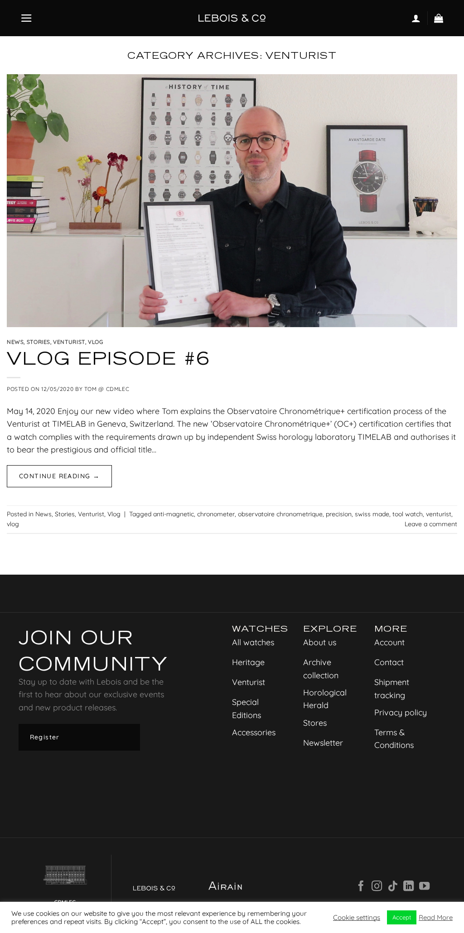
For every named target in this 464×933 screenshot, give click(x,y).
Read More (436, 918)
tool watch (407, 514)
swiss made (372, 514)
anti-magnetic (173, 514)
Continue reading (59, 476)
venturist (438, 514)
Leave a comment (431, 524)
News (15, 341)
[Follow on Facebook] (361, 887)
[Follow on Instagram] (377, 887)
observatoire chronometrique (280, 514)
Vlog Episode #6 (108, 358)
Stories (38, 341)
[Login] (416, 18)
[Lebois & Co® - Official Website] (232, 18)
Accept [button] (401, 917)
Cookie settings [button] (356, 918)
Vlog (95, 341)
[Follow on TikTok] (392, 887)
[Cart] (439, 18)
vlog (13, 524)
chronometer (216, 514)
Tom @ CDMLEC (106, 389)
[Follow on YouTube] (424, 887)
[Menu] (26, 18)
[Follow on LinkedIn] (408, 887)
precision (339, 514)
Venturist (69, 341)
